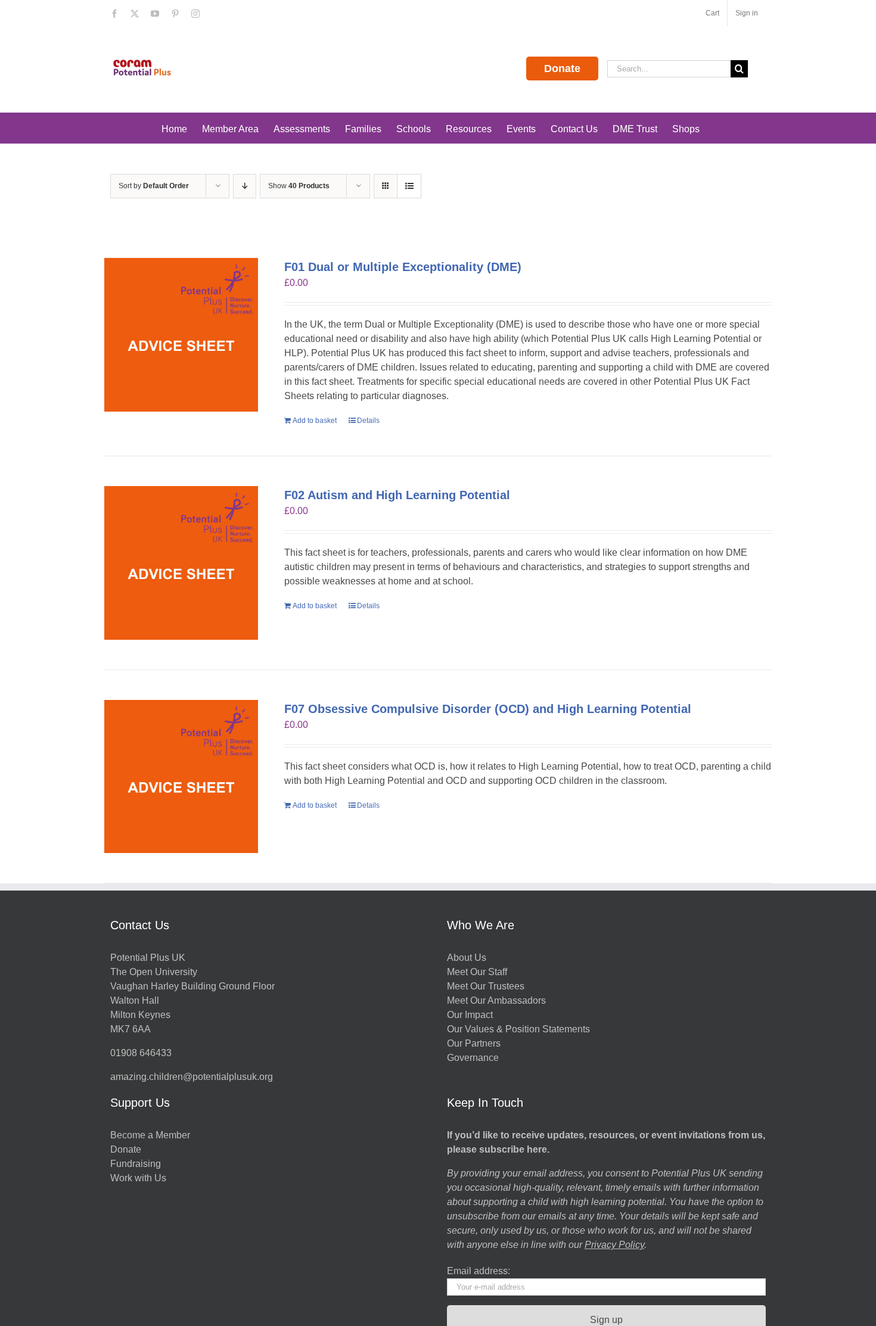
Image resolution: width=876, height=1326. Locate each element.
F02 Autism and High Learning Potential (397, 495)
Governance (473, 1058)
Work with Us (138, 1178)
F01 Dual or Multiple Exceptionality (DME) (402, 266)
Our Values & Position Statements (518, 1029)
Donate (562, 68)
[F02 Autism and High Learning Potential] (181, 563)
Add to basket (315, 420)
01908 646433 (141, 1053)
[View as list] (409, 186)
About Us (466, 958)
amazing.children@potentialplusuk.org (191, 1077)
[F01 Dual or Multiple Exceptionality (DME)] (181, 335)
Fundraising (135, 1164)
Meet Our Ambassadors (496, 1000)
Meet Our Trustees (485, 986)
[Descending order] (244, 186)
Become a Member (150, 1135)
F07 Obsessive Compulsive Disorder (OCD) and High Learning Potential (487, 708)
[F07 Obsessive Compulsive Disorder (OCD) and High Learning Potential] (181, 777)
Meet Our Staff (477, 972)
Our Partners (474, 1043)
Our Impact (471, 1015)
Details (368, 420)
